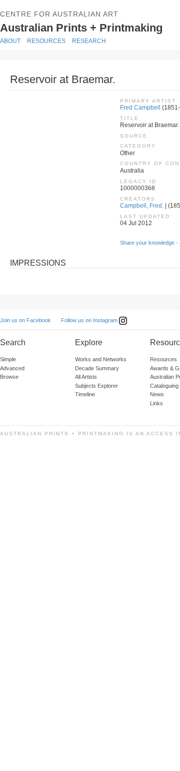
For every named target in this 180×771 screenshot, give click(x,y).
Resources (46, 41)
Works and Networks (100, 359)
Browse (9, 377)
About (10, 41)
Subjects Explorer (96, 386)
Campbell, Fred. (142, 205)
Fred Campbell (140, 107)
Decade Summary (97, 368)
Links (156, 403)
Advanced (12, 368)
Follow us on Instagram (90, 320)
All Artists (86, 377)
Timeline (85, 394)
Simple (8, 359)
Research (89, 41)
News (157, 394)
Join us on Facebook (25, 320)
